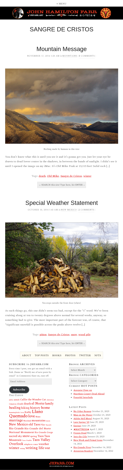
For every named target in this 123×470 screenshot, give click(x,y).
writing (22, 448)
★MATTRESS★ (81, 429)
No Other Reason (82, 411)
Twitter (85, 355)
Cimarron (12, 404)
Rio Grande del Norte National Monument (30, 430)
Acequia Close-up (83, 390)
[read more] (61, 106)
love (31, 416)
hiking (25, 408)
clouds (20, 404)
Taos (41, 436)
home (45, 407)
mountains (38, 420)
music (48, 421)
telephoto (28, 444)
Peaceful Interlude (83, 397)
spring (33, 436)
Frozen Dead (80, 433)
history (35, 407)
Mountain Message (61, 49)
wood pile (84, 334)
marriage (16, 420)
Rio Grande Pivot (82, 447)
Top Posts (42, 355)
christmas (50, 400)
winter (87, 176)
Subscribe (19, 390)
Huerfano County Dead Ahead (89, 394)
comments (87, 56)
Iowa (22, 412)
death (42, 176)
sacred (13, 436)
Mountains (69, 55)
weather (44, 444)
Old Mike (53, 176)
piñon (43, 334)
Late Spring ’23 (81, 422)
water (35, 444)
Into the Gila (80, 436)
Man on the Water (83, 415)
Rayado (48, 425)
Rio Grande (16, 428)
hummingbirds (14, 412)
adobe (11, 400)
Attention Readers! (83, 451)
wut (47, 448)
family (49, 403)
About (26, 355)
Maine (38, 416)
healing (15, 407)
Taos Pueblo (27, 440)
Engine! (77, 426)
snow (74, 334)
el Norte (38, 403)
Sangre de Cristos (71, 176)
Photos (70, 355)
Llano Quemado (26, 413)
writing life (35, 448)
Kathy (28, 412)
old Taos (34, 424)
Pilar (42, 424)
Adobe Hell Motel (83, 418)
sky (20, 436)
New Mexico (69, 209)
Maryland (27, 420)
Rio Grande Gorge (44, 432)
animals (17, 400)
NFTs (97, 355)
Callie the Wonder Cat (33, 399)
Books (57, 355)
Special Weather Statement (61, 202)
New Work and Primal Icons (88, 440)
